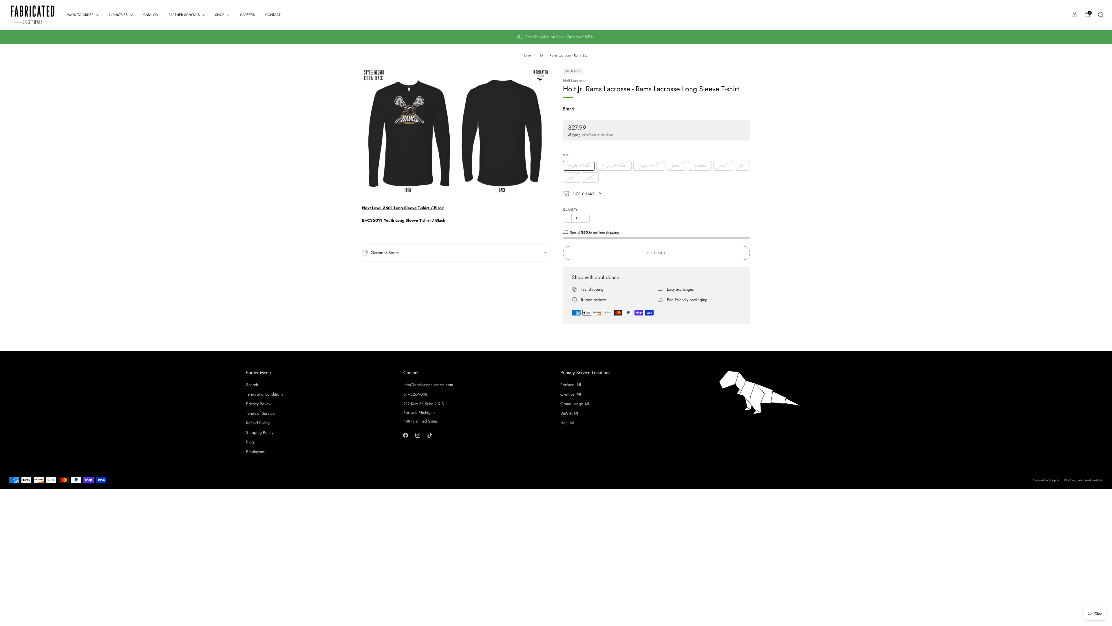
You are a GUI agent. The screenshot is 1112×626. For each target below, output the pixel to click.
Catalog (150, 14)
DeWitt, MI (569, 413)
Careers (247, 14)
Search (252, 384)
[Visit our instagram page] (417, 435)
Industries (118, 14)
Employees (255, 451)
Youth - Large (649, 165)
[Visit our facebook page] (405, 435)
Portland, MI (570, 384)
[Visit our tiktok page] (430, 435)
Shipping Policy (259, 432)
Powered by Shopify (1045, 480)
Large (723, 165)
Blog (250, 442)
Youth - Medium (614, 165)
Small (676, 165)
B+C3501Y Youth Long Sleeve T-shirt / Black (403, 220)
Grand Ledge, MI (574, 404)
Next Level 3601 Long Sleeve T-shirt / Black (403, 208)
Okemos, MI (570, 394)
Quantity (570, 209)
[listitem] (556, 37)
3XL (590, 177)
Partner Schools (184, 14)
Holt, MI (567, 423)
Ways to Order (80, 14)
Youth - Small (578, 165)
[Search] (1100, 14)
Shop (219, 14)
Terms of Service (260, 413)
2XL (571, 177)
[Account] (1074, 14)
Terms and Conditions (264, 394)
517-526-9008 (415, 394)
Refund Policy (258, 423)
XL (742, 165)
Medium (700, 165)
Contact (273, 14)
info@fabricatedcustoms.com (428, 384)
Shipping (574, 134)
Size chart (584, 193)
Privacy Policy (258, 404)
